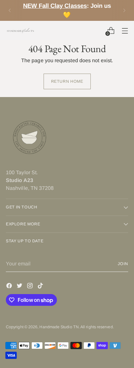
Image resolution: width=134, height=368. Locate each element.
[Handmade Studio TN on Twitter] (20, 286)
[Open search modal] (96, 30)
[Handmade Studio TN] (20, 30)
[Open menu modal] (124, 30)
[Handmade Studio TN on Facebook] (10, 286)
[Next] (124, 10)
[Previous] (10, 10)
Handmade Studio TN (58, 327)
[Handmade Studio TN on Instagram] (30, 286)
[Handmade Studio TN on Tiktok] (41, 286)
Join (123, 264)
